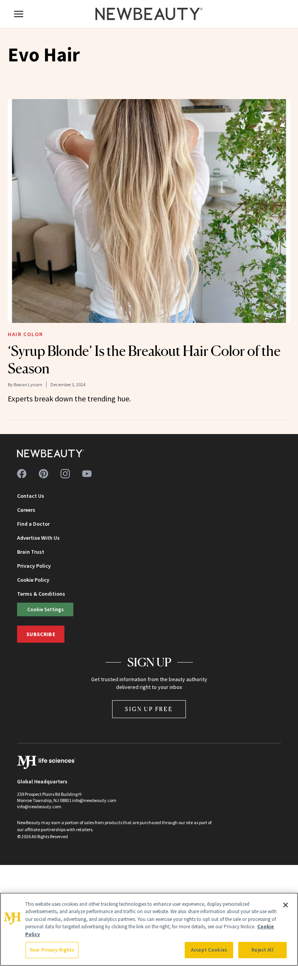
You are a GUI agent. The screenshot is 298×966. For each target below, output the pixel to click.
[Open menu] (18, 14)
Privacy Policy (34, 565)
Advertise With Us (38, 537)
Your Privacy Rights (52, 950)
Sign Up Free (149, 709)
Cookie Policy (33, 579)
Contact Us (30, 495)
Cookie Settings (45, 609)
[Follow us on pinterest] (43, 473)
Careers (26, 509)
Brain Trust (30, 551)
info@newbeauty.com (39, 806)
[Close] (285, 905)
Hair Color (25, 334)
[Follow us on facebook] (21, 473)
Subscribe (40, 634)
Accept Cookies (209, 950)
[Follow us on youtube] (87, 473)
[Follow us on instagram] (65, 473)
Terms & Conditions (41, 593)
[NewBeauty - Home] (149, 14)
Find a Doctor (33, 523)
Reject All (262, 950)
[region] (149, 929)
